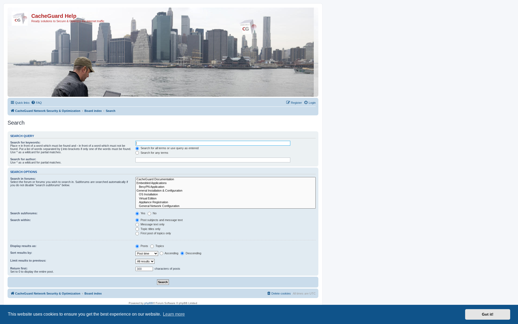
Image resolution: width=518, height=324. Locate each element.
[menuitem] (36, 102)
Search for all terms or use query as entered (169, 148)
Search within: (20, 220)
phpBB (148, 303)
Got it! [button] (487, 314)
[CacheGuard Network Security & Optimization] (20, 17)
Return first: (19, 268)
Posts (144, 246)
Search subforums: (24, 213)
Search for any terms (154, 152)
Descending (193, 253)
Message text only (152, 224)
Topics (159, 246)
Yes (142, 213)
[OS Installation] (225, 194)
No (154, 213)
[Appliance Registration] (225, 202)
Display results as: (23, 246)
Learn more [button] (174, 314)
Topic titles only (150, 229)
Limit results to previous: (28, 260)
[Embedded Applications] (225, 183)
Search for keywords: (25, 142)
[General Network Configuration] (225, 206)
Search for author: (23, 159)
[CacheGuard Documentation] (225, 179)
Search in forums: (23, 178)
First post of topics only (155, 233)
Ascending (171, 253)
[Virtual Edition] (225, 199)
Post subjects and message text (161, 220)
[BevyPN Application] (225, 187)
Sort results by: (21, 252)
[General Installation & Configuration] (225, 191)
